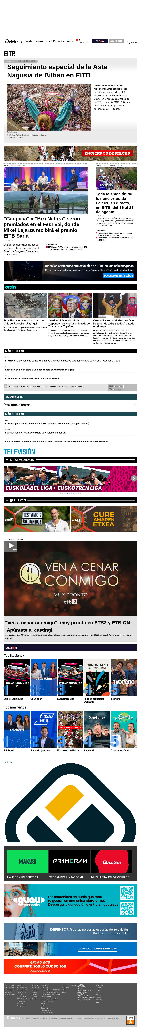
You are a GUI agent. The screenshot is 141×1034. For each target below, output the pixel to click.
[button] (60, 493)
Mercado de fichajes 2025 (49, 999)
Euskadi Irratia (22, 987)
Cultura (34, 994)
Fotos (63, 990)
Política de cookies (65, 1018)
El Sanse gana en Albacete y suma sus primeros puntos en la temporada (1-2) (47, 423)
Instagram (99, 992)
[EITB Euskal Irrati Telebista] (14, 41)
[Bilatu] (128, 42)
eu (132, 43)
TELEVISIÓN (19, 452)
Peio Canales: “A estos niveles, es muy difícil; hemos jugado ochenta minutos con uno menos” (56, 441)
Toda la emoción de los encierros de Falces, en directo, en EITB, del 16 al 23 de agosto (115, 203)
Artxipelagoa (21, 1006)
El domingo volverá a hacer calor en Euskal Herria (32, 378)
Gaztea (19, 994)
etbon (20, 500)
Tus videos (117, 389)
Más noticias (14, 351)
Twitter (98, 990)
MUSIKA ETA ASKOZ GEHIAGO (110, 877)
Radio (61, 41)
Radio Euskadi (22, 990)
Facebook (99, 988)
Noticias (29, 41)
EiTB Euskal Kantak (23, 999)
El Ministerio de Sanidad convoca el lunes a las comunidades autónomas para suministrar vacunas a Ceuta (62, 360)
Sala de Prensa (84, 999)
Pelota (43, 1003)
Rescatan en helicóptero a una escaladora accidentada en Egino (39, 369)
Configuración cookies (82, 1018)
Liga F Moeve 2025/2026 (49, 992)
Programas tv (9, 990)
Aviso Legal (53, 1018)
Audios (64, 992)
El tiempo (81, 987)
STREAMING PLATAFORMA (66, 877)
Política (34, 992)
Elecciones (82, 992)
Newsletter (99, 985)
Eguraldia (35, 999)
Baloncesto (44, 1008)
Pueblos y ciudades (85, 997)
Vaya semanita (10, 994)
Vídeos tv (8, 992)
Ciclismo (44, 1006)
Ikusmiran (35, 997)
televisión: (9, 985)
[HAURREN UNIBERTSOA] (27, 861)
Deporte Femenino (47, 1001)
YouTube (99, 1000)
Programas (21, 1001)
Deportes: (45, 985)
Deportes (39, 41)
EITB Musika (21, 997)
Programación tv (10, 987)
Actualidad (35, 987)
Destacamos (22, 460)
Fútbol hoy (44, 987)
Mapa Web (115, 1018)
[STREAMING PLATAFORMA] (69, 861)
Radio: (20, 985)
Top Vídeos (65, 987)
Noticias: (36, 985)
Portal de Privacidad (40, 1018)
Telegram (99, 995)
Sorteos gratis (84, 990)
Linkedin (98, 997)
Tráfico (80, 988)
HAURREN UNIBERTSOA (22, 877)
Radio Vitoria (21, 992)
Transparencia (96, 1018)
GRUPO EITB (116, 41)
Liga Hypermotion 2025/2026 (50, 994)
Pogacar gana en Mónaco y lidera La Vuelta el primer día (35, 432)
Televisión (51, 41)
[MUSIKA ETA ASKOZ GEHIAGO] (111, 861)
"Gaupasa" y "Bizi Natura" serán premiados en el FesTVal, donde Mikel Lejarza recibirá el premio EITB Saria (42, 227)
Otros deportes (46, 1010)
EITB (10, 53)
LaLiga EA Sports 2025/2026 (50, 990)
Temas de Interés (84, 996)
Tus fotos (117, 386)
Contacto (106, 1018)
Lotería (80, 994)
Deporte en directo (47, 1012)
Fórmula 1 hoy (46, 997)
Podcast (20, 1003)
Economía (35, 990)
